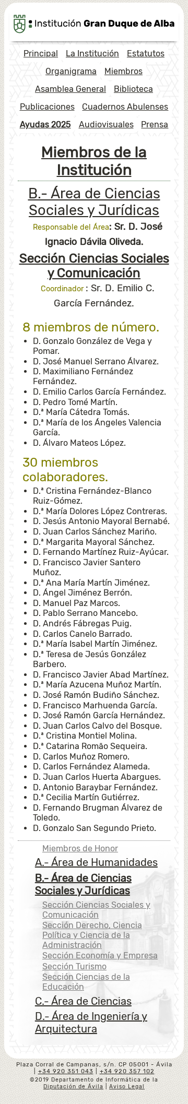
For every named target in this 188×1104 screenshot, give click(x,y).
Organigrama (71, 71)
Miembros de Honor (80, 848)
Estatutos (145, 53)
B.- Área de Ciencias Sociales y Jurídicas (94, 202)
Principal (41, 53)
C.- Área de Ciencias (83, 1001)
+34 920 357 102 (127, 1071)
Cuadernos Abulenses (125, 107)
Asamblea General (70, 89)
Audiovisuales (106, 124)
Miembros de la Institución (94, 161)
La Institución (92, 53)
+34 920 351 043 (65, 1071)
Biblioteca (133, 89)
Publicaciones (47, 107)
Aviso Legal (127, 1086)
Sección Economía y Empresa (100, 955)
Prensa (154, 124)
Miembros (123, 71)
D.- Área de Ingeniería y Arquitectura (91, 1022)
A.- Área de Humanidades (96, 862)
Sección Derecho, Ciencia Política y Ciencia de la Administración (92, 935)
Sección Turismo (74, 966)
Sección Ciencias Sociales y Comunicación (96, 910)
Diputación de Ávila (73, 1086)
